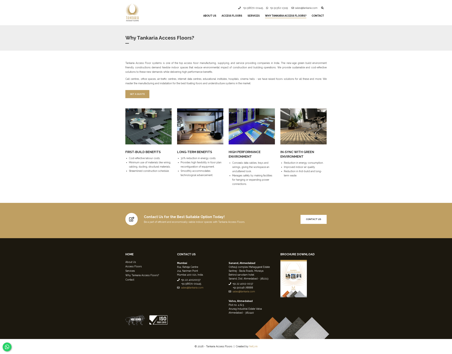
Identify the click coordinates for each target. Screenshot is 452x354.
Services (254, 15)
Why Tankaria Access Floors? (285, 15)
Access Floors (232, 15)
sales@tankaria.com (306, 8)
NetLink (253, 346)
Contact (318, 15)
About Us (209, 15)
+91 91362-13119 (278, 8)
